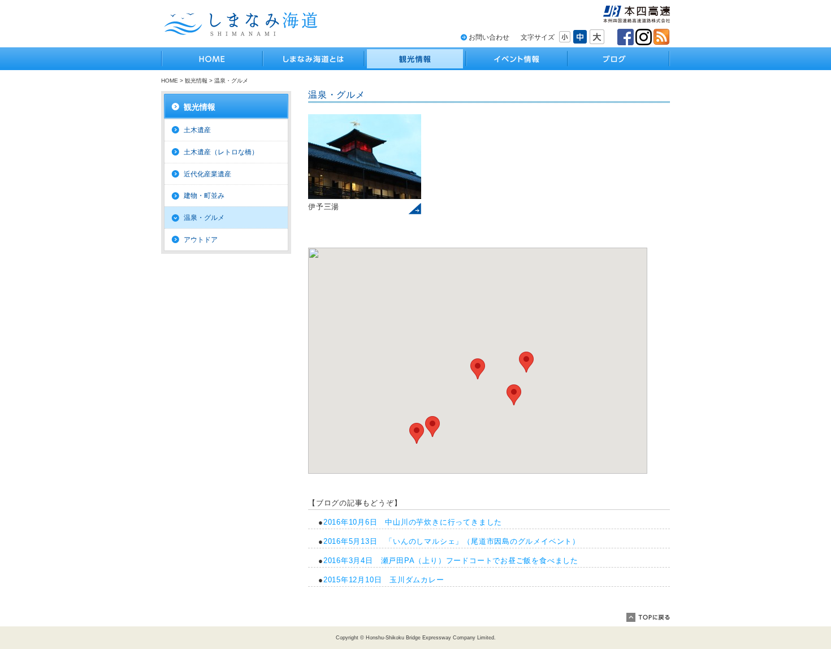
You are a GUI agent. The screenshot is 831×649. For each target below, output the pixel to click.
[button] (416, 433)
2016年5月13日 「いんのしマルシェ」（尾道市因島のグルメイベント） (451, 541)
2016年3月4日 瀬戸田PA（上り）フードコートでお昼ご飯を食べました (450, 560)
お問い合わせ (489, 37)
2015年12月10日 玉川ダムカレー (383, 580)
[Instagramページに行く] (643, 37)
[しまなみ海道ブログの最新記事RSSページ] (661, 37)
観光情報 (196, 80)
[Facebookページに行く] (625, 37)
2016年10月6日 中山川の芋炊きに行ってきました (412, 522)
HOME (169, 80)
